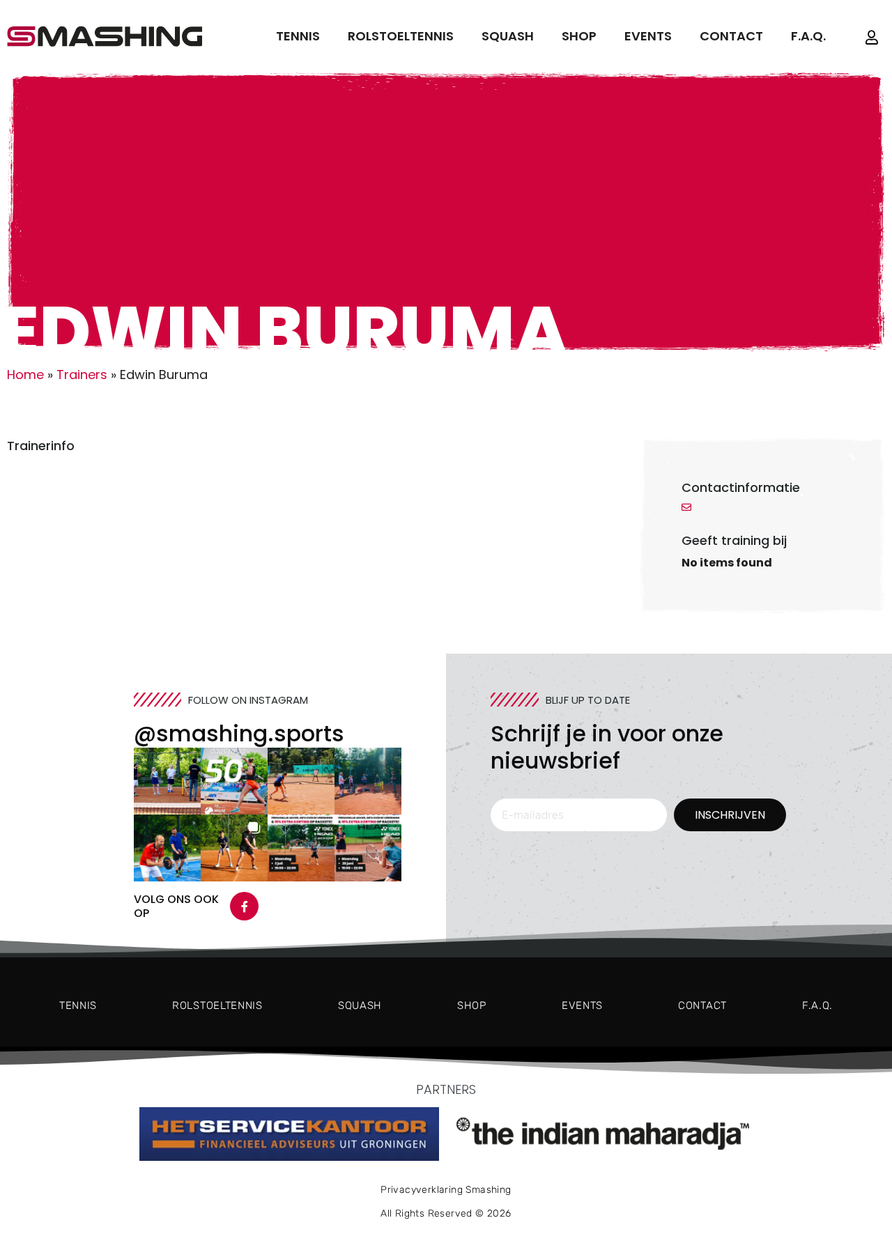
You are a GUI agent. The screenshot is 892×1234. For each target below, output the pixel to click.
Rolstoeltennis (401, 36)
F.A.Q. (808, 36)
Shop (579, 36)
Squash (508, 36)
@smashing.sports (239, 733)
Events (648, 36)
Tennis (298, 36)
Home (25, 374)
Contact (731, 36)
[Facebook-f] (244, 906)
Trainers (81, 374)
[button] (167, 781)
